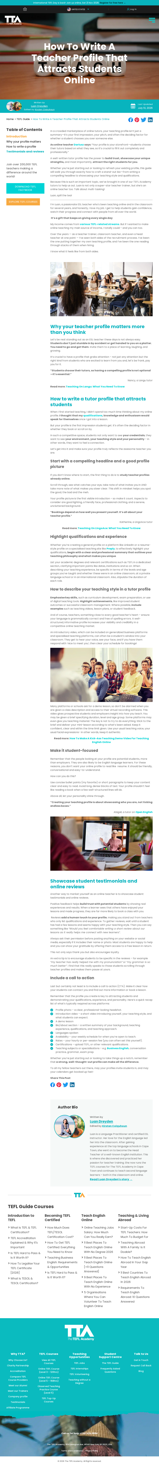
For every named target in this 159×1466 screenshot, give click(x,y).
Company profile (17, 1396)
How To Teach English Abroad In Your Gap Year (136, 1262)
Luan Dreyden (39, 106)
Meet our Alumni (18, 1385)
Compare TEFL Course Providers (18, 1378)
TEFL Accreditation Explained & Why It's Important (24, 1242)
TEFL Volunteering (79, 1374)
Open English (144, 812)
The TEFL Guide (110, 1363)
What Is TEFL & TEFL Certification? (23, 1230)
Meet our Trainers (18, 1390)
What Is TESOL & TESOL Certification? (24, 1281)
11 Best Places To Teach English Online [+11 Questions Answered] (98, 1264)
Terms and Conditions (72, 1450)
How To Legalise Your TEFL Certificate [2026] (25, 1268)
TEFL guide (23, 119)
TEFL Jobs (79, 1363)
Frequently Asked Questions (110, 1370)
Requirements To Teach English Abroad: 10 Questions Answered (135, 1294)
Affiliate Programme (17, 1407)
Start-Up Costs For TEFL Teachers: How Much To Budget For (134, 1232)
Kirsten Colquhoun (45, 109)
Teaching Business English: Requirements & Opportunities (62, 1262)
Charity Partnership (18, 1365)
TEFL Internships (79, 1368)
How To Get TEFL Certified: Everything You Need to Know (61, 1247)
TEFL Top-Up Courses (49, 1400)
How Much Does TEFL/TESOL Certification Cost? (60, 1232)
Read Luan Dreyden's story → (111, 1179)
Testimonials (18, 1402)
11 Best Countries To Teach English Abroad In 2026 (136, 1277)
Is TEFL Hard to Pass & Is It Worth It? (25, 1255)
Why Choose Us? (17, 1360)
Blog (141, 1371)
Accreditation (18, 1371)
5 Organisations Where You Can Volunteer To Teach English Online (97, 1299)
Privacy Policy (91, 1450)
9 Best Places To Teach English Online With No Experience (98, 1281)
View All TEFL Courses (49, 1362)
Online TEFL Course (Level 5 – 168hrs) (48, 1379)
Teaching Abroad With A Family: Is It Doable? (133, 1247)
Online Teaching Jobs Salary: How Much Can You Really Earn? (99, 1232)
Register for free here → (112, 2)
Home (10, 119)
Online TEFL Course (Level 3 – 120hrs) (48, 1370)
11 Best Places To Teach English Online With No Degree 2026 (98, 1247)
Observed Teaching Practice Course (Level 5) (49, 1389)
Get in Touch (141, 1360)
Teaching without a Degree (79, 1381)
